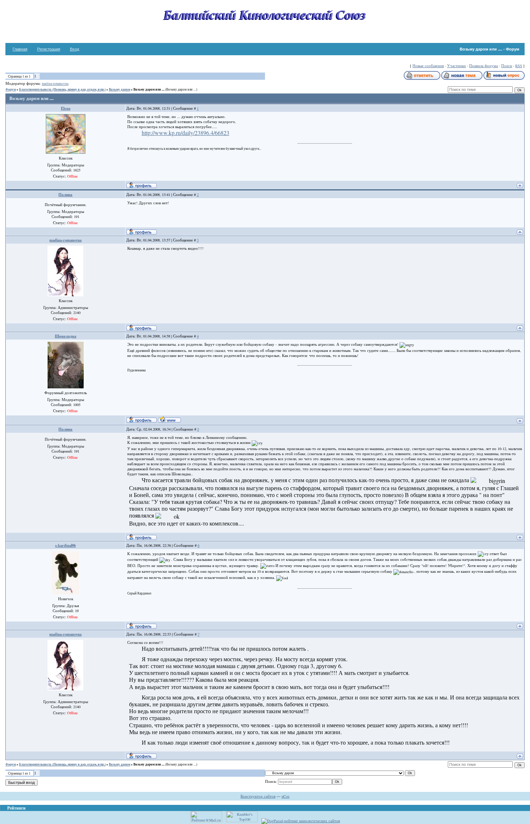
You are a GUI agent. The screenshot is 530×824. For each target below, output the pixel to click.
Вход (74, 49)
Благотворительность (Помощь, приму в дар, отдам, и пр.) (62, 89)
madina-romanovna (55, 83)
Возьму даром (119, 89)
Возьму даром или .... (148, 89)
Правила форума (483, 65)
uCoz (286, 796)
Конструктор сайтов (257, 796)
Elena (65, 108)
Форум (10, 89)
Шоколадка (65, 336)
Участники (456, 65)
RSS (518, 65)
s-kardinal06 (65, 545)
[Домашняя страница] (169, 419)
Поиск (506, 65)
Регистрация (48, 49)
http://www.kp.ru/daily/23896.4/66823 (185, 132)
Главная (20, 49)
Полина (65, 194)
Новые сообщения (428, 65)
